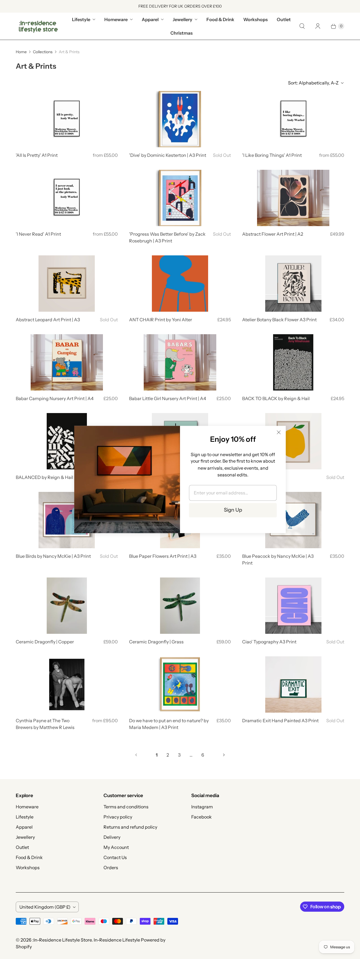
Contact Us (115, 857)
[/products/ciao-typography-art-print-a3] (293, 605)
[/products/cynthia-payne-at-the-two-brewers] (67, 684)
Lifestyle (81, 19)
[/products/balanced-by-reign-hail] (67, 441)
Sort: (313, 83)
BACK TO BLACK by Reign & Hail (276, 398)
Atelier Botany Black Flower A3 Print (279, 319)
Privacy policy (118, 817)
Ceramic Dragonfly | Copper (45, 641)
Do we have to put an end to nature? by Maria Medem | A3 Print (169, 724)
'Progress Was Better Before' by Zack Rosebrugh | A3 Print (167, 237)
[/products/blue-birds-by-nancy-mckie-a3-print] (67, 520)
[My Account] (318, 26)
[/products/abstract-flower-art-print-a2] (293, 198)
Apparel (150, 19)
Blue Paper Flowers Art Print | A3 (162, 556)
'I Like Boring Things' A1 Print (272, 155)
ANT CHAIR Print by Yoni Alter (160, 319)
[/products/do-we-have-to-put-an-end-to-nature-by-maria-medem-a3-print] (180, 684)
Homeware (116, 19)
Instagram (202, 806)
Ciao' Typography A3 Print (269, 641)
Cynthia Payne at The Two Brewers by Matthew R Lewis (45, 724)
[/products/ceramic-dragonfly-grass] (180, 605)
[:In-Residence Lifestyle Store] (38, 26)
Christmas (181, 33)
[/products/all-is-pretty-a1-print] (67, 119)
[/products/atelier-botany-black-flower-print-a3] (293, 283)
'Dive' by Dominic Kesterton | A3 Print (167, 155)
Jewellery (182, 19)
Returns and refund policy (130, 827)
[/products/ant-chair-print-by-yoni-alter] (180, 283)
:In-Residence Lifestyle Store (62, 940)
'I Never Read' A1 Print (38, 234)
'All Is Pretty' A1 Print (37, 155)
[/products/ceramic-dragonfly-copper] (67, 605)
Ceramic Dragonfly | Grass (156, 641)
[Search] (302, 26)
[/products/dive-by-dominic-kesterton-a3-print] (180, 119)
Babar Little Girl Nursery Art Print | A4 (167, 398)
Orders (111, 867)
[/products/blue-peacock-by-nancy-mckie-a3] (293, 520)
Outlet (284, 19)
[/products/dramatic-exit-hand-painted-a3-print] (293, 684)
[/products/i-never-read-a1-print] (67, 198)
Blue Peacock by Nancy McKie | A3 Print (278, 559)
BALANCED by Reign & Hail (44, 477)
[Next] (224, 755)
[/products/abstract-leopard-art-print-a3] (67, 283)
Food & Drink (220, 19)
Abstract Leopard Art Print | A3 (48, 319)
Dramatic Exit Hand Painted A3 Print (280, 720)
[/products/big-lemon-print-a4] (293, 441)
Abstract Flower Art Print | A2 (272, 234)
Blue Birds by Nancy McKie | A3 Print (53, 556)
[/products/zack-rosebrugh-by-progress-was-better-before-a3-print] (180, 198)
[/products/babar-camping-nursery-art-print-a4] (67, 362)
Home (21, 51)
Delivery (112, 837)
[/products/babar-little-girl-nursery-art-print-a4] (180, 362)
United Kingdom (45, 907)
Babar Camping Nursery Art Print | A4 (55, 398)
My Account (116, 847)
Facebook (201, 817)
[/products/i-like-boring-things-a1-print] (293, 119)
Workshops (255, 19)
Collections (43, 51)
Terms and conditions (126, 806)
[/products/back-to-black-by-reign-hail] (293, 362)
